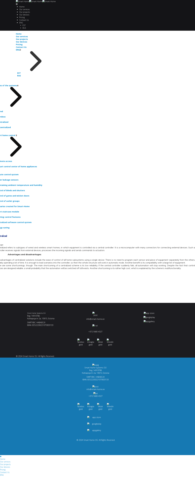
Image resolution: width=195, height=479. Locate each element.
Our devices (24, 14)
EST (24, 25)
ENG (21, 22)
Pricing (22, 17)
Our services (24, 9)
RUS (24, 28)
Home (22, 6)
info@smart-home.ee (95, 319)
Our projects (24, 12)
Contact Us (24, 20)
